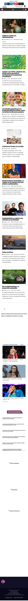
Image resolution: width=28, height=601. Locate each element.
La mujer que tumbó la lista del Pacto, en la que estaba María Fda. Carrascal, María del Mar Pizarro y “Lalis (13, 424)
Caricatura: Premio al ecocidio (13, 146)
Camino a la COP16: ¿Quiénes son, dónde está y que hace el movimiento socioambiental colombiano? (14, 74)
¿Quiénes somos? (8, 597)
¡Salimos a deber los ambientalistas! (9, 36)
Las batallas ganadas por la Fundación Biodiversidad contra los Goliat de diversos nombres (13, 110)
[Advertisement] (14, 476)
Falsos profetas (7, 252)
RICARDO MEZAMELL (17, 186)
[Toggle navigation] (13, 9)
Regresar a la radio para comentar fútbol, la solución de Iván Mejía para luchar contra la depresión (13, 443)
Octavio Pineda (16, 290)
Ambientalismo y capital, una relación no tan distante (12, 219)
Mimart (14, 148)
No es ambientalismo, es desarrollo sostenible (10, 287)
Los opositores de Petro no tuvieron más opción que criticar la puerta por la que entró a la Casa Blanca (14, 431)
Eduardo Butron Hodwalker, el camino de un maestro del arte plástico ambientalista (13, 182)
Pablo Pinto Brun (19, 254)
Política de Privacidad (18, 597)
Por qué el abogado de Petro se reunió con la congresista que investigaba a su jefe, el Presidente (12, 418)
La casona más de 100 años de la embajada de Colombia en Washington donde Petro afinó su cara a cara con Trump (12, 450)
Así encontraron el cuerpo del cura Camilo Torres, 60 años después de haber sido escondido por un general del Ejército (14, 437)
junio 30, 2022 (7, 148)
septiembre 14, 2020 (8, 254)
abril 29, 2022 (7, 186)
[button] (23, 9)
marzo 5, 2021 (7, 222)
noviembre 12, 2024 (8, 39)
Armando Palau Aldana (18, 114)
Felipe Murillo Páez (17, 222)
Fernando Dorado (17, 78)
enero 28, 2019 (7, 290)
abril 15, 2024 (7, 78)
